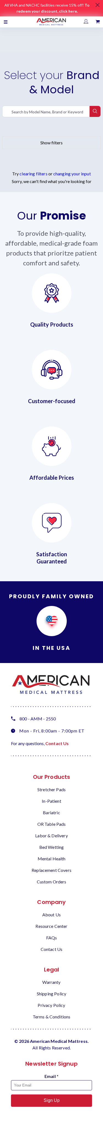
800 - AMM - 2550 (38, 718)
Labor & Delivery (51, 835)
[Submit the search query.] (95, 111)
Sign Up (52, 1100)
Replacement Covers (51, 870)
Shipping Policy (51, 993)
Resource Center (51, 926)
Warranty (51, 982)
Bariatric (51, 812)
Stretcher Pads (51, 789)
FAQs (51, 937)
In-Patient (51, 801)
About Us (51, 914)
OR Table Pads (51, 824)
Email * (51, 1076)
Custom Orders (51, 881)
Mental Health (52, 858)
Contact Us (57, 743)
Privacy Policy (51, 1005)
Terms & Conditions (52, 1016)
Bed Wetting (51, 847)
